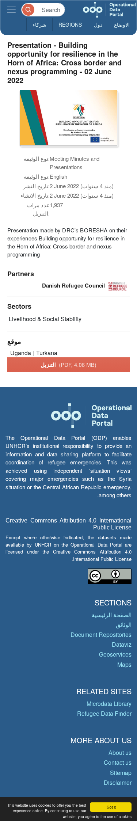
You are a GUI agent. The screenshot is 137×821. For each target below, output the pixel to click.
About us (120, 752)
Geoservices (115, 654)
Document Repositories (101, 634)
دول (98, 24)
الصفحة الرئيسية (112, 615)
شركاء (39, 24)
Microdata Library (109, 703)
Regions (70, 24)
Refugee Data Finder (104, 713)
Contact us (118, 762)
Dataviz (122, 644)
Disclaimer (118, 782)
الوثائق (124, 624)
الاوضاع (122, 24)
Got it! (111, 807)
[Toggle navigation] (11, 9)
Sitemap (121, 772)
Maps (124, 664)
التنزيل (68, 365)
